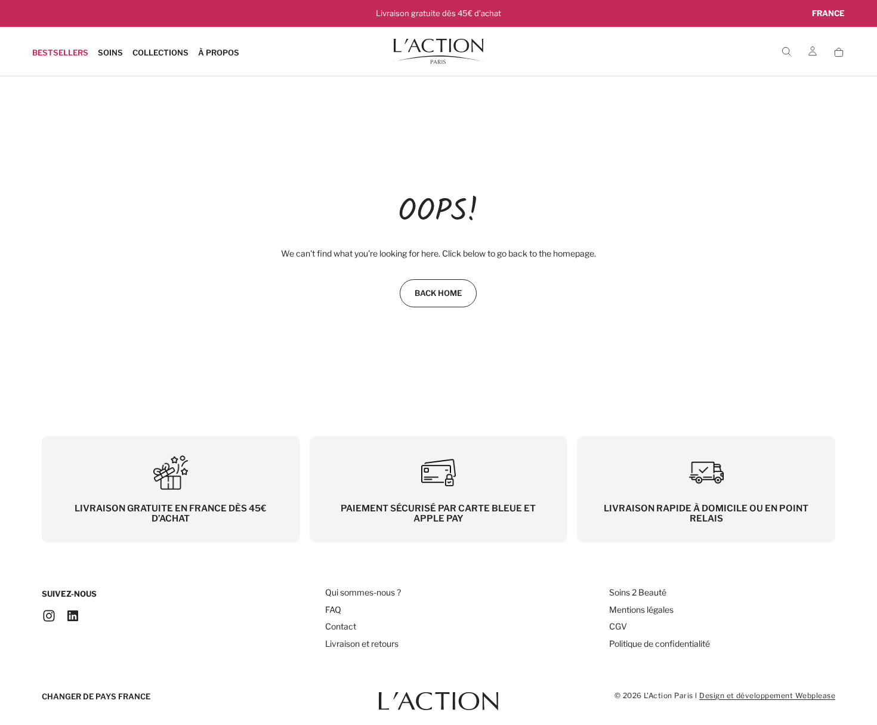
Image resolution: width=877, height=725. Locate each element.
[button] (828, 13)
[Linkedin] (73, 616)
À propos (218, 52)
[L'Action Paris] (438, 695)
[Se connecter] (813, 52)
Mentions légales (641, 609)
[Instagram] (49, 616)
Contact (340, 626)
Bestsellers (60, 52)
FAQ (333, 609)
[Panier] (839, 52)
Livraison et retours (362, 643)
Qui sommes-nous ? (363, 592)
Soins (110, 52)
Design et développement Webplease (767, 695)
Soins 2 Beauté (637, 592)
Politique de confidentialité (659, 643)
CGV (618, 626)
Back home (438, 293)
